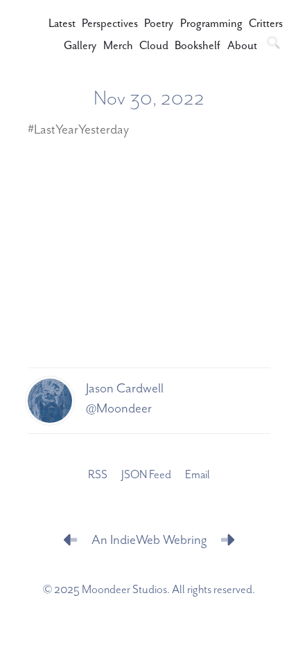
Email (197, 475)
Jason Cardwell (125, 389)
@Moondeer (119, 409)
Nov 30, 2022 (149, 98)
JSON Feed (146, 475)
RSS (97, 475)
